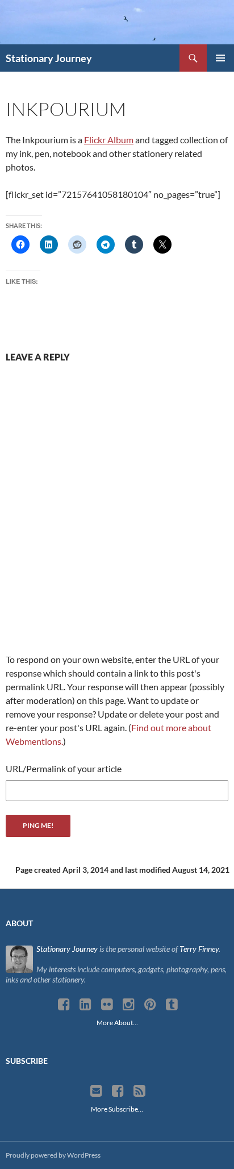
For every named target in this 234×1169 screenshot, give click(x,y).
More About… (117, 1022)
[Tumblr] (172, 1005)
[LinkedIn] (85, 1005)
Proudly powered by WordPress (53, 1155)
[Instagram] (129, 1005)
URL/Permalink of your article (64, 768)
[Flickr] (107, 1005)
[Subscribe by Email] (96, 1091)
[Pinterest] (150, 1005)
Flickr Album (108, 139)
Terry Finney (199, 949)
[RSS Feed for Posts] (139, 1091)
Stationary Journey (49, 58)
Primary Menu (220, 58)
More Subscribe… (117, 1109)
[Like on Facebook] (118, 1091)
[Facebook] (64, 1005)
